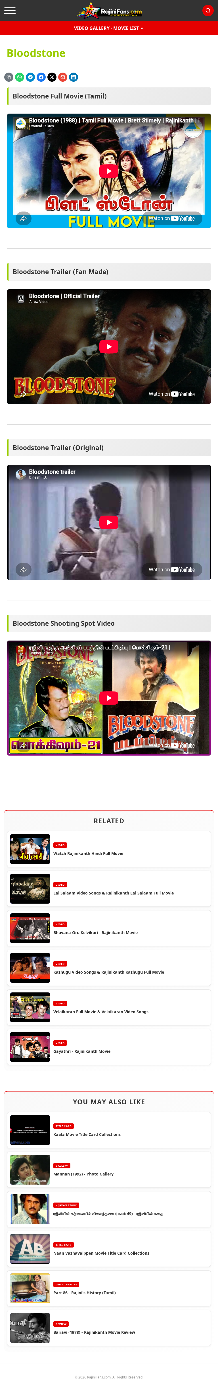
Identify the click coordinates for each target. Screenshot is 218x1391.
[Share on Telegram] (30, 77)
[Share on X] (51, 77)
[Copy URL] (8, 77)
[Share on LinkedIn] (73, 77)
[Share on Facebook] (41, 77)
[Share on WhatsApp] (19, 77)
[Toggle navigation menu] (10, 10)
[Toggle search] (208, 10)
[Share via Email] (62, 77)
